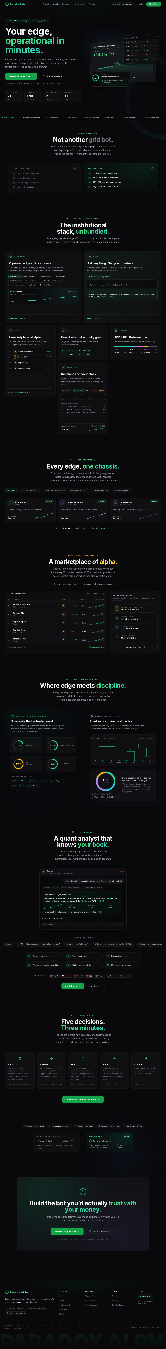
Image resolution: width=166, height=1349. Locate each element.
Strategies (64, 4)
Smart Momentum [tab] (17, 285)
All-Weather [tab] (60, 276)
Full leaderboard (95, 647)
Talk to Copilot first (101, 1231)
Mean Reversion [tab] (30, 276)
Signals (53, 4)
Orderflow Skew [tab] (45, 285)
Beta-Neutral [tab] (32, 281)
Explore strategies (54, 76)
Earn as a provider (134, 647)
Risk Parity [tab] (46, 281)
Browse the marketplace (18, 392)
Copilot (43, 4)
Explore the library (15, 318)
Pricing (89, 4)
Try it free (93, 986)
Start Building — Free (19, 76)
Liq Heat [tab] (32, 285)
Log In (140, 4)
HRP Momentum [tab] (16, 281)
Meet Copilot (92, 318)
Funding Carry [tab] (46, 276)
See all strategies (100, 528)
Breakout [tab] (58, 281)
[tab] (12, 490)
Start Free (153, 4)
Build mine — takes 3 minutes (81, 1099)
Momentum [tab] (15, 276)
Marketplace (77, 4)
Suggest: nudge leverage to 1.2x (55, 918)
